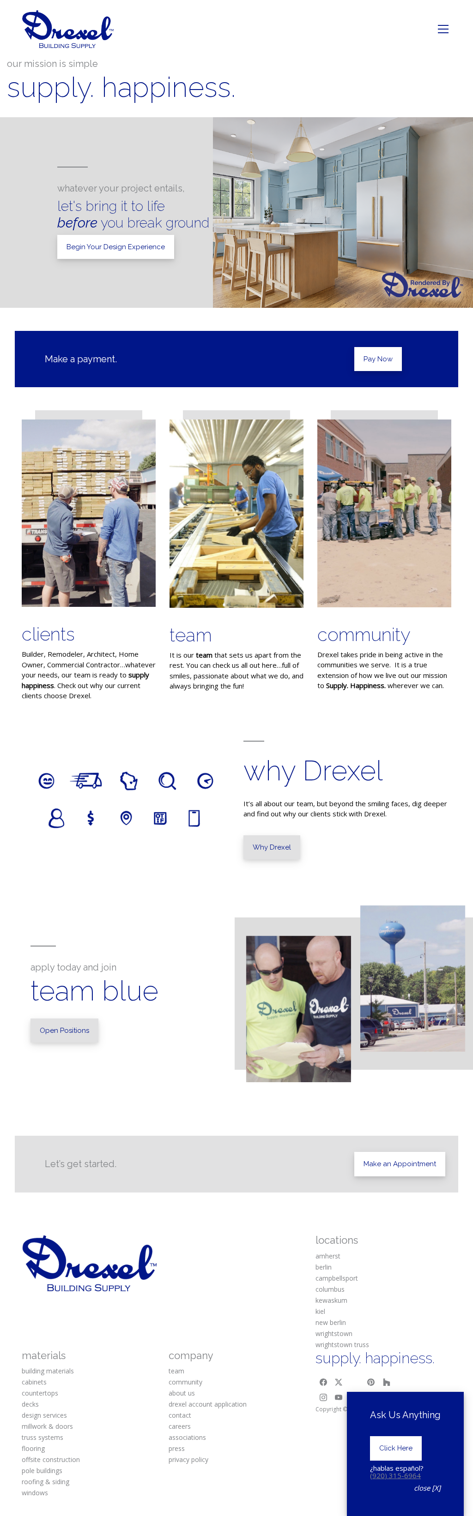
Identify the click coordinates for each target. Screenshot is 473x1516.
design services (44, 1415)
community (364, 634)
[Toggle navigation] (443, 29)
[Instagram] (323, 1398)
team (191, 635)
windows (35, 1492)
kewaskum (331, 1300)
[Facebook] (323, 1382)
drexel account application (208, 1404)
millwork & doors (47, 1426)
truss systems (42, 1437)
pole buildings (42, 1470)
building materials (48, 1370)
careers (180, 1426)
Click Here (395, 1448)
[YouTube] (339, 1398)
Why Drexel (272, 847)
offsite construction (51, 1459)
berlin (323, 1267)
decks (30, 1404)
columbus (330, 1289)
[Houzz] (386, 1382)
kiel (320, 1311)
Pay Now (378, 359)
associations (187, 1437)
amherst (327, 1256)
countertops (40, 1393)
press (177, 1448)
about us (182, 1393)
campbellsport (336, 1278)
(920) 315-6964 (395, 1475)
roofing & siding (45, 1481)
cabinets (34, 1382)
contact (180, 1415)
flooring (33, 1448)
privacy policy (188, 1459)
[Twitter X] (339, 1382)
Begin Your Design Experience (116, 247)
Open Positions (64, 1030)
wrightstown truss (342, 1344)
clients (48, 634)
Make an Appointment (400, 1164)
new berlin (330, 1322)
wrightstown (333, 1333)
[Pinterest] (371, 1382)
